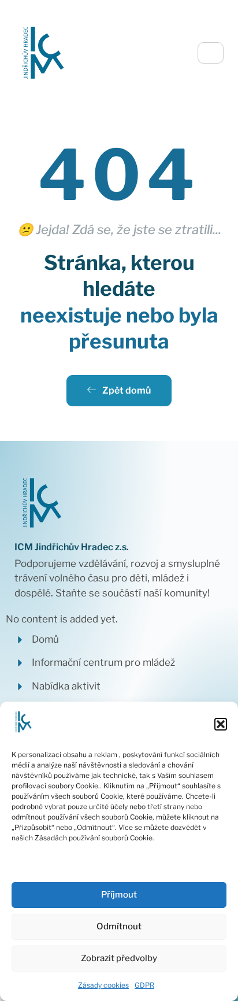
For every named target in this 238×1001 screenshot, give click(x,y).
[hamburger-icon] (211, 53)
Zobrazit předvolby (119, 958)
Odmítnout (119, 926)
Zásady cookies (103, 985)
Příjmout (119, 894)
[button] (220, 724)
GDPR (144, 985)
